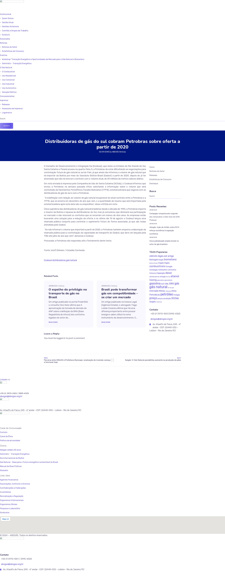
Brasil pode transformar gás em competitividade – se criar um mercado (119, 293)
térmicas (159, 302)
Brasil (156, 263)
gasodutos (168, 280)
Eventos (3, 55)
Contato (3, 432)
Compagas (153, 270)
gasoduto (160, 280)
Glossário (4, 470)
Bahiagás (153, 259)
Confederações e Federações (13, 488)
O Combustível (8, 72)
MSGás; (162, 291)
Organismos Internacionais (12, 500)
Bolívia (151, 263)
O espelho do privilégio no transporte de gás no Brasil (68, 293)
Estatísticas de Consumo (13, 51)
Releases (6, 104)
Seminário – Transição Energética (16, 63)
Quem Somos (7, 18)
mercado (153, 290)
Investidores (5, 492)
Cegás (161, 263)
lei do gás (171, 287)
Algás (160, 256)
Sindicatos (4, 512)
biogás (161, 260)
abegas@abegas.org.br (161, 319)
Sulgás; (152, 301)
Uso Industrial (8, 84)
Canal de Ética (6, 436)
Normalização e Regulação (11, 496)
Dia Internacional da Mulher (12, 458)
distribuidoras (59, 260)
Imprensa (4, 100)
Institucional (5, 14)
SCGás (175, 298)
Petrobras (154, 294)
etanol (175, 276)
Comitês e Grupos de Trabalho (15, 31)
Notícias (3, 43)
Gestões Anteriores (10, 26)
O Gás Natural (6, 67)
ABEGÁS (115, 152)
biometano (170, 259)
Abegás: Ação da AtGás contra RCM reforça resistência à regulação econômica (164, 230)
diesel (168, 273)
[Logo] (12, 1)
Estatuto (6, 35)
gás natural (71, 260)
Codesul (48, 260)
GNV (171, 283)
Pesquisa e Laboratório (10, 508)
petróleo (166, 294)
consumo (162, 269)
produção (167, 298)
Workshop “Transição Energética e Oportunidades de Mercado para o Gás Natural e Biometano (43, 59)
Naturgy (168, 291)
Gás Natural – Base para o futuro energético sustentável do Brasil (29, 462)
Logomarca (7, 113)
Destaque (153, 183)
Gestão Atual (7, 22)
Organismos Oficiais (8, 504)
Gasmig (153, 280)
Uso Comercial (8, 80)
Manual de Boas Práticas (11, 466)
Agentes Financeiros (9, 480)
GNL (167, 284)
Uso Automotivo (9, 88)
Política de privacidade (10, 440)
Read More (53, 322)
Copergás (160, 273)
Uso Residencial (9, 76)
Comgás (169, 266)
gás (177, 283)
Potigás (177, 295)
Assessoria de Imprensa (12, 108)
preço (153, 298)
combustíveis (157, 266)
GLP (162, 284)
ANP (165, 256)
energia (163, 277)
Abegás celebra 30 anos (10, 450)
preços (160, 299)
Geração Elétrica (9, 92)
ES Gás (168, 277)
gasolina (155, 283)
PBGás (173, 291)
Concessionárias (7, 96)
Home (151, 167)
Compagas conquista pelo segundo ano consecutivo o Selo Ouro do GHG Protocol (164, 216)
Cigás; (167, 263)
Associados (5, 39)
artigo (171, 256)
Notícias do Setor (9, 47)
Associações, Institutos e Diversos (15, 484)
